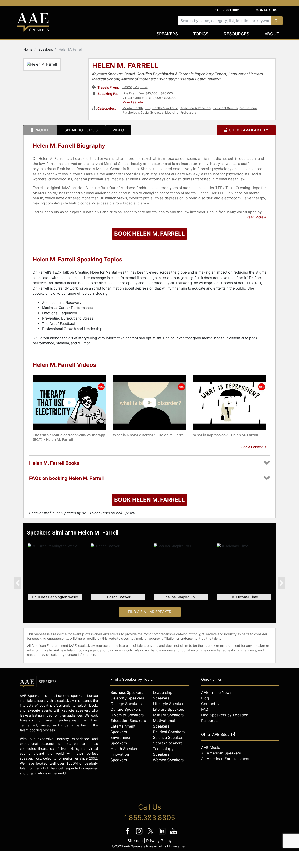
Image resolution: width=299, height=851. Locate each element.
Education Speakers (128, 720)
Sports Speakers (167, 743)
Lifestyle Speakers (169, 703)
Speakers (167, 33)
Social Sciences (152, 112)
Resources (236, 33)
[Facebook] (128, 834)
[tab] (40, 130)
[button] (17, 583)
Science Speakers (168, 737)
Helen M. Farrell (125, 66)
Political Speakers (169, 731)
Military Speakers (168, 715)
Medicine (171, 112)
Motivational (248, 108)
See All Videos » (253, 447)
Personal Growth (225, 108)
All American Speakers (221, 753)
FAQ (204, 709)
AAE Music (210, 747)
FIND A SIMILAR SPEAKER (149, 611)
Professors (188, 112)
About (271, 33)
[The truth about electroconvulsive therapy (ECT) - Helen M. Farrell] (69, 402)
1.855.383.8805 (227, 10)
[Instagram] (140, 834)
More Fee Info (132, 102)
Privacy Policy (159, 840)
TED (147, 108)
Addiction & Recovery (195, 108)
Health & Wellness (165, 108)
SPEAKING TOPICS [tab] (81, 130)
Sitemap (135, 840)
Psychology (130, 112)
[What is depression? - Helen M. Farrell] (229, 402)
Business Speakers (126, 692)
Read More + (256, 217)
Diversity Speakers (127, 715)
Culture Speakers (125, 709)
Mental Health (132, 108)
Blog (205, 698)
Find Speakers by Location (224, 715)
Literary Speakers (168, 709)
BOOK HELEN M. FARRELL (149, 233)
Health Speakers (124, 748)
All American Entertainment (225, 758)
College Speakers (126, 703)
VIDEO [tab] (118, 130)
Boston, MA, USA (135, 87)
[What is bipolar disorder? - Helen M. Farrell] (149, 402)
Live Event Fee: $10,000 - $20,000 (147, 93)
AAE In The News (216, 692)
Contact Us (266, 10)
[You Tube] (173, 834)
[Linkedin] (162, 834)
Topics (200, 33)
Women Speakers (168, 760)
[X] (151, 834)
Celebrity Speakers (127, 698)
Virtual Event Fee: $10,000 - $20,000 (149, 98)
